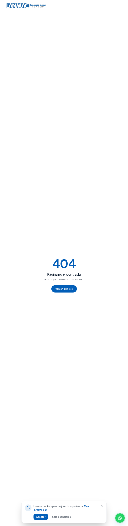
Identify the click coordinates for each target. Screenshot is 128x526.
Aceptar (41, 516)
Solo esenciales (61, 516)
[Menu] (119, 6)
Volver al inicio (64, 288)
